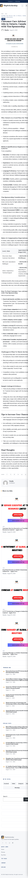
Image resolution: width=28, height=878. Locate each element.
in (21, 474)
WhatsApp (17, 1)
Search (5, 796)
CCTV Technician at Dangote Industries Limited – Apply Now (15, 612)
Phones (3, 852)
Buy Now (3, 855)
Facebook (10, 1)
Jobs (6, 13)
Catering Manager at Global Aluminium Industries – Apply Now (15, 653)
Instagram (20, 783)
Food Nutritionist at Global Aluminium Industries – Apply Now (15, 570)
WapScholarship (11, 5)
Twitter (13, 783)
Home (2, 13)
